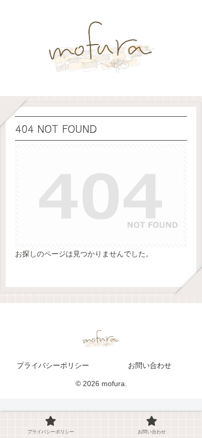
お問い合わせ (149, 365)
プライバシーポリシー (53, 365)
